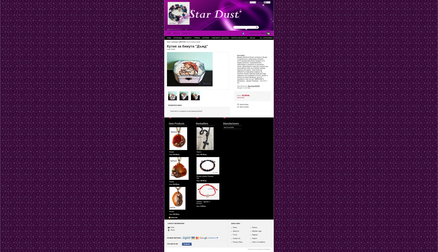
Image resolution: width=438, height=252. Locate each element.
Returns (254, 227)
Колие (171, 152)
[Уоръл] (205, 138)
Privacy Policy (237, 242)
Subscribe (174, 217)
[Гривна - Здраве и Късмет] (208, 191)
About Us (176, 33)
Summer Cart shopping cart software (259, 249)
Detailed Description (175, 105)
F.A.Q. (235, 235)
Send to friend (244, 104)
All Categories (266, 38)
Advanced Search (265, 27)
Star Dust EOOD (229, 127)
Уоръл (199, 152)
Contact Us (186, 33)
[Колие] (178, 138)
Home (169, 33)
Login (183, 29)
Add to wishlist (244, 107)
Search (254, 238)
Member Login (257, 231)
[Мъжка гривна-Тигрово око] (208, 165)
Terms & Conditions (258, 242)
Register (189, 29)
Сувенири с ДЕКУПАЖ (178, 42)
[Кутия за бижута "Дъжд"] (172, 96)
